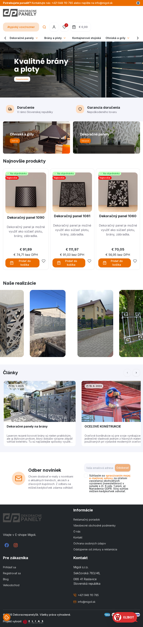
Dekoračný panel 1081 (72, 216)
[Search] (44, 27)
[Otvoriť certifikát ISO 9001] (138, 3)
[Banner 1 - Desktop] (36, 137)
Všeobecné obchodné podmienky (94, 525)
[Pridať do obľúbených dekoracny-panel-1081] (89, 261)
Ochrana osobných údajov (89, 543)
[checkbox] (86, 475)
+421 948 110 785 (88, 595)
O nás (76, 531)
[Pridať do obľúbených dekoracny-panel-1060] (135, 261)
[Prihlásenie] (54, 27)
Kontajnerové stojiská (86, 38)
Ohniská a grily (115, 38)
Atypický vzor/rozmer (21, 27)
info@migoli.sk (86, 601)
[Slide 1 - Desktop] (71, 70)
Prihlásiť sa (9, 567)
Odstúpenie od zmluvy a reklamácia (95, 549)
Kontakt (77, 537)
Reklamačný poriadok (86, 519)
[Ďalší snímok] (136, 372)
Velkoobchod (11, 585)
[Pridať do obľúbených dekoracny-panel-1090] (43, 261)
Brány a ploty (53, 38)
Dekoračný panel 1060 (117, 216)
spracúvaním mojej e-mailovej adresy (109, 477)
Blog (6, 579)
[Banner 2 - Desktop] (106, 137)
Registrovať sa (12, 573)
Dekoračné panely (22, 38)
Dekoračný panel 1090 (26, 217)
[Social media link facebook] (6, 545)
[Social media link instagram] (15, 545)
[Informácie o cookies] (6, 617)
